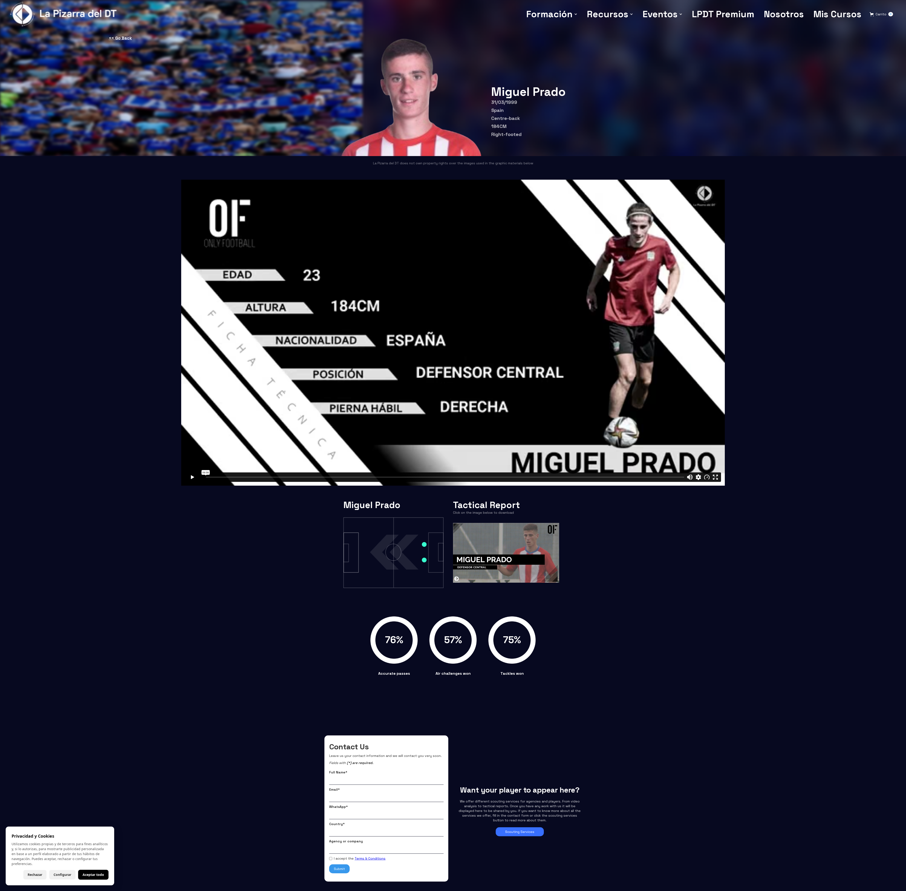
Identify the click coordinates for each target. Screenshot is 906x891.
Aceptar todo (93, 874)
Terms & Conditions (370, 858)
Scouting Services (519, 832)
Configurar (62, 874)
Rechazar (35, 874)
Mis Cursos (837, 14)
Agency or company (346, 841)
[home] (64, 14)
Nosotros (784, 14)
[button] (551, 14)
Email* (334, 789)
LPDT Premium (723, 14)
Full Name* (338, 772)
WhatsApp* (338, 807)
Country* (337, 824)
